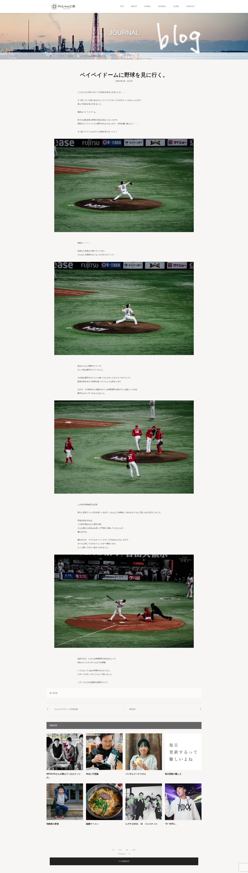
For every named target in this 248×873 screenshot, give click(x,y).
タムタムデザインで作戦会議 (66, 709)
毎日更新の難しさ (173, 774)
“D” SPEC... (170, 824)
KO (134, 850)
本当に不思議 (92, 774)
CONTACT (190, 6)
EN (120, 850)
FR (127, 850)
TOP (122, 6)
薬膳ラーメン (92, 824)
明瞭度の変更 (53, 824)
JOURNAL (162, 6)
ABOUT (134, 6)
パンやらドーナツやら (135, 774)
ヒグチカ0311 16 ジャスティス (141, 824)
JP (114, 850)
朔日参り (133, 709)
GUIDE (176, 6)
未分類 (130, 81)
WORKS (147, 6)
